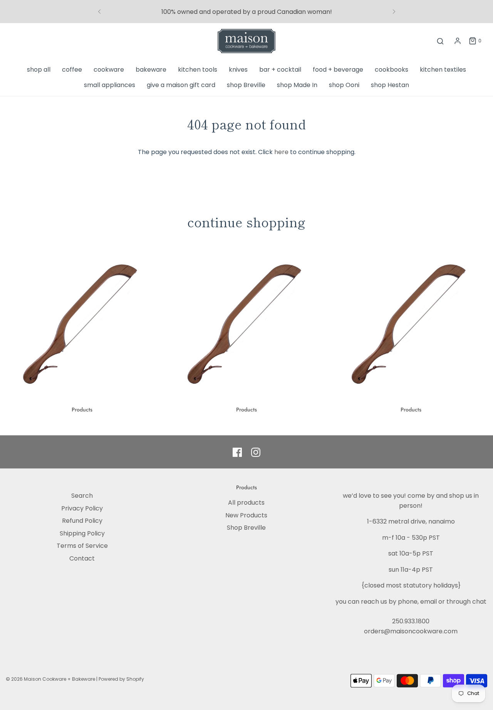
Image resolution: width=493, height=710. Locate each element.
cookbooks (391, 69)
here (281, 152)
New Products (246, 515)
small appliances (109, 85)
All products (246, 502)
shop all (38, 69)
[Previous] (99, 11)
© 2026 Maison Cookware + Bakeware (51, 679)
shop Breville (246, 85)
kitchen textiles (443, 69)
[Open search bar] (440, 41)
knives (238, 69)
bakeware (151, 69)
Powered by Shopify (121, 679)
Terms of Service (82, 545)
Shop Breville (246, 527)
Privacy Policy (82, 508)
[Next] (394, 11)
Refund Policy (82, 520)
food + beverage (338, 69)
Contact (82, 558)
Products (82, 409)
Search (82, 495)
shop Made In (297, 85)
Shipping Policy (82, 533)
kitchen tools (197, 69)
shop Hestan (390, 85)
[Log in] (457, 41)
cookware (109, 69)
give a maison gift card (181, 85)
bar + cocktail (280, 69)
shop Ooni (344, 85)
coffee (72, 69)
